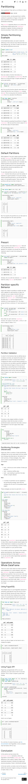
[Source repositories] (20, 2)
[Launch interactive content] (14, 2)
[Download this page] (23, 2)
